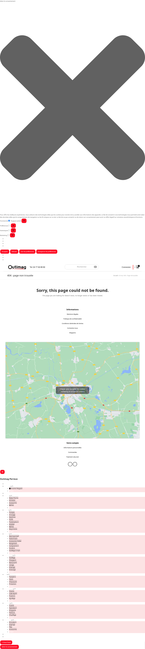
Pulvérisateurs (14, 522)
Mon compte (9, 634)
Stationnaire (13, 539)
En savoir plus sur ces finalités (14, 246)
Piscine (7, 496)
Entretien (12, 500)
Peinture (12, 613)
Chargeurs (12, 560)
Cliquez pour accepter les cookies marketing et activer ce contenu (72, 390)
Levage (11, 565)
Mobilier (12, 524)
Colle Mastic (13, 594)
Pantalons (12, 577)
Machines (12, 517)
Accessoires (13, 503)
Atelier (7, 534)
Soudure (12, 548)
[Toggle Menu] (2, 472)
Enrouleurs (12, 622)
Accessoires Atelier (15, 541)
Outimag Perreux (9, 479)
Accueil (115, 275)
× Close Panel (6, 642)
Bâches (11, 505)
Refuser (14, 251)
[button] (72, 108)
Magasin (7, 257)
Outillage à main (14, 551)
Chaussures (13, 582)
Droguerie (12, 610)
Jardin (6, 510)
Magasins (72, 333)
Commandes (72, 452)
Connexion (126, 267)
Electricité (8, 620)
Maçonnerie (13, 529)
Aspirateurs (13, 608)
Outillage (12, 558)
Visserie (11, 591)
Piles (10, 627)
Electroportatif (14, 536)
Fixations (12, 596)
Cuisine (11, 606)
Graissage (12, 570)
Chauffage (12, 615)
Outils (11, 519)
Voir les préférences (27, 251)
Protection (12, 584)
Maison (7, 603)
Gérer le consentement (9, 647)
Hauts (11, 579)
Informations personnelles (72, 448)
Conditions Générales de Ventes (72, 323)
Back (11, 491)
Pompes (12, 512)
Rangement (13, 543)
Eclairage (12, 567)
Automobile (8, 555)
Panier (7, 637)
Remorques (13, 563)
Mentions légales (72, 314)
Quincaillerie (9, 589)
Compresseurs (14, 546)
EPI (6, 574)
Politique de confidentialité (72, 319)
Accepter (5, 251)
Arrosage (12, 515)
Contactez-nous (72, 328)
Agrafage (12, 598)
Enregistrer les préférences (47, 251)
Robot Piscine (13, 498)
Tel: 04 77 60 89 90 (37, 267)
